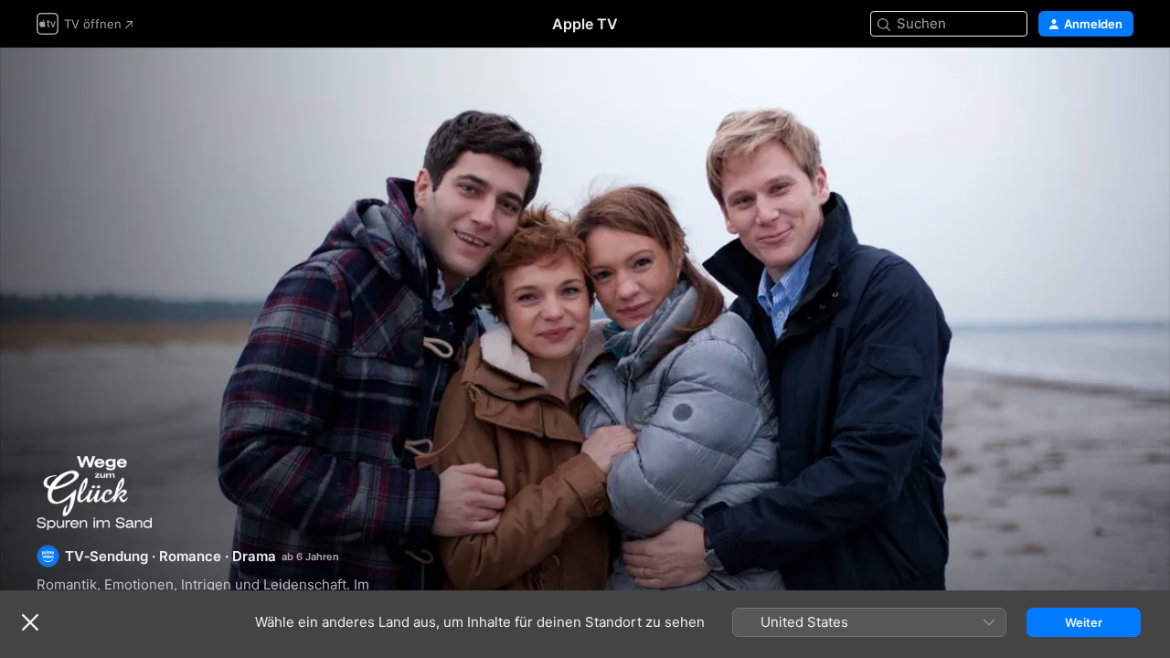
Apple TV (585, 24)
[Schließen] (30, 622)
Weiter (1083, 622)
